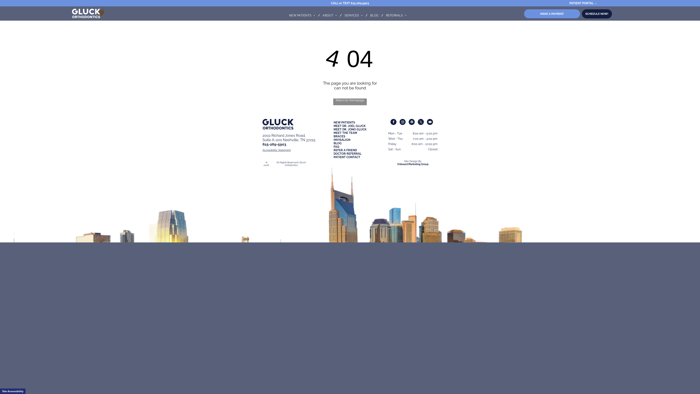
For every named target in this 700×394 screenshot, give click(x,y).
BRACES (339, 136)
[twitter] (421, 122)
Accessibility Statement (276, 150)
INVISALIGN (342, 140)
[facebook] (393, 122)
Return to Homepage (350, 100)
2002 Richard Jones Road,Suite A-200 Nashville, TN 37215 (288, 137)
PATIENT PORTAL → (583, 3)
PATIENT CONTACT (347, 157)
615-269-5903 (274, 144)
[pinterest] (412, 122)
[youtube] (430, 122)
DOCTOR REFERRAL (347, 153)
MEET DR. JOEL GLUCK (350, 126)
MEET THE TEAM (345, 133)
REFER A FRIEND (345, 150)
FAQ (336, 146)
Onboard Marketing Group (413, 164)
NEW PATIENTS (344, 122)
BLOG (338, 143)
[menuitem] (303, 15)
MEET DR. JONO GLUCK (350, 129)
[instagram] (403, 122)
